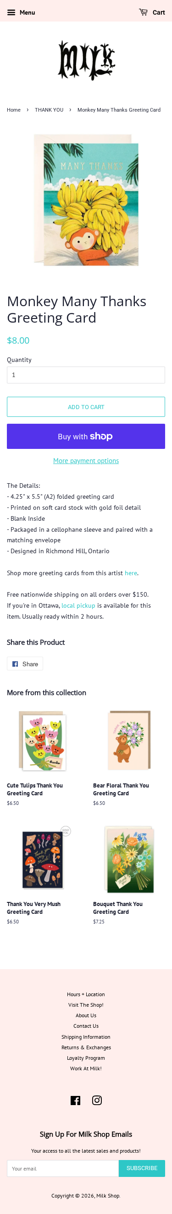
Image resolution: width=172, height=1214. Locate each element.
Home (14, 110)
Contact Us (86, 1025)
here (131, 573)
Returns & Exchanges (86, 1047)
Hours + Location (86, 994)
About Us (86, 1015)
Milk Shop (107, 1195)
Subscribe (142, 1168)
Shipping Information (86, 1036)
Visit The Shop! (86, 1004)
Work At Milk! (86, 1068)
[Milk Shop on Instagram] (97, 1102)
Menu (26, 12)
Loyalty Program (86, 1057)
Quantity (19, 360)
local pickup (78, 605)
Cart (158, 12)
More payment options (86, 460)
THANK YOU (49, 110)
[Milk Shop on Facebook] (75, 1102)
